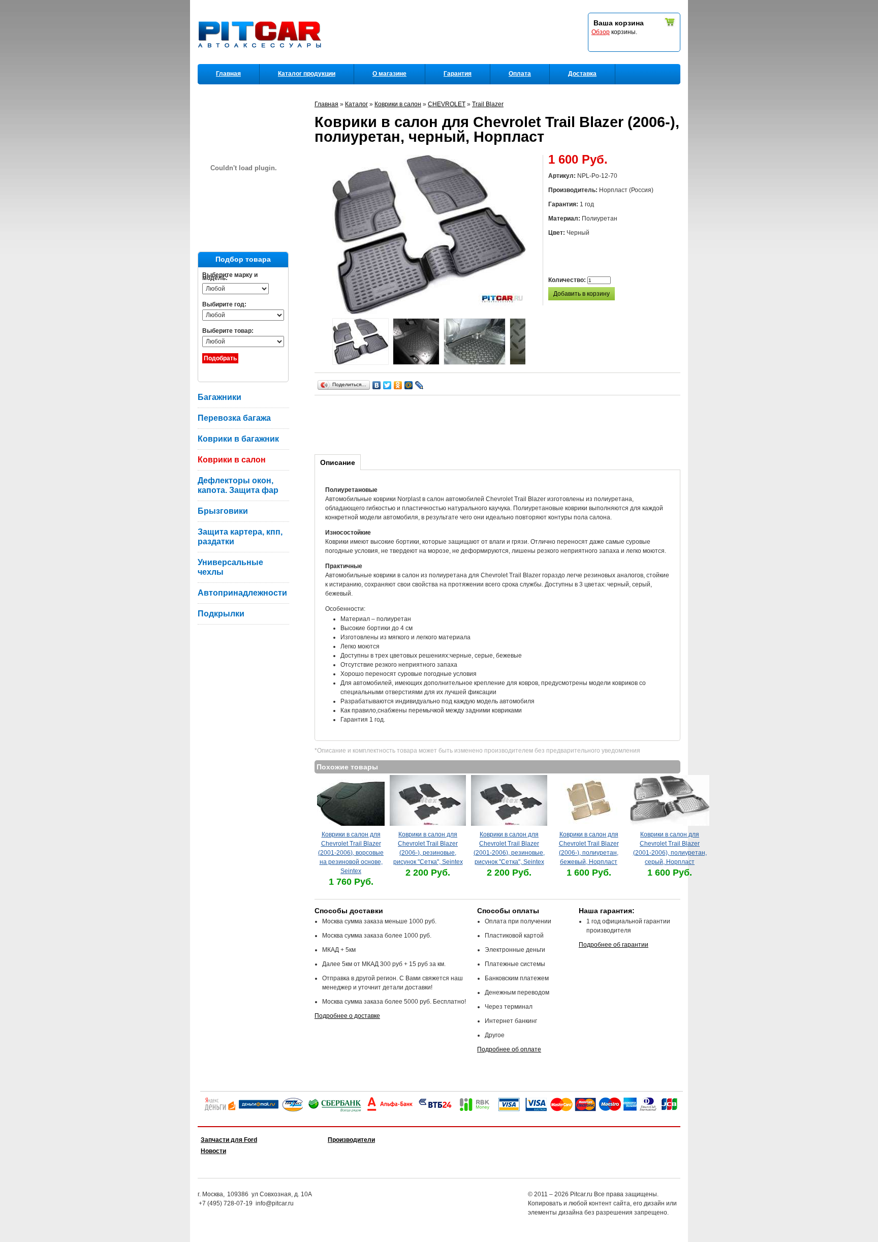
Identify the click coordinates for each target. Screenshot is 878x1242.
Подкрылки (221, 613)
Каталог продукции (306, 73)
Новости (213, 1151)
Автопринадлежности (242, 592)
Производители (351, 1139)
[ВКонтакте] (376, 385)
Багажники (219, 397)
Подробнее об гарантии (613, 944)
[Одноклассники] (398, 385)
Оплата (520, 73)
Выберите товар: (228, 330)
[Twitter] (387, 385)
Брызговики (223, 511)
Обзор (600, 32)
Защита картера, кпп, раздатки (240, 536)
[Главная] (262, 61)
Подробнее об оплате (509, 1049)
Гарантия (458, 73)
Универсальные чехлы (230, 567)
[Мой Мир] (408, 385)
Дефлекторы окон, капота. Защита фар (238, 485)
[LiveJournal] (419, 385)
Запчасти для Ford (229, 1139)
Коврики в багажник (238, 438)
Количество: (567, 280)
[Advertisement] (499, 423)
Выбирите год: (224, 304)
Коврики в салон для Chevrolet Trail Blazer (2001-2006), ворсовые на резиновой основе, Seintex (351, 853)
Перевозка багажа (234, 418)
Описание (337, 462)
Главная (228, 73)
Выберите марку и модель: (230, 276)
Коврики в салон (232, 459)
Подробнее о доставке (347, 1015)
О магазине (389, 73)
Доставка (582, 73)
